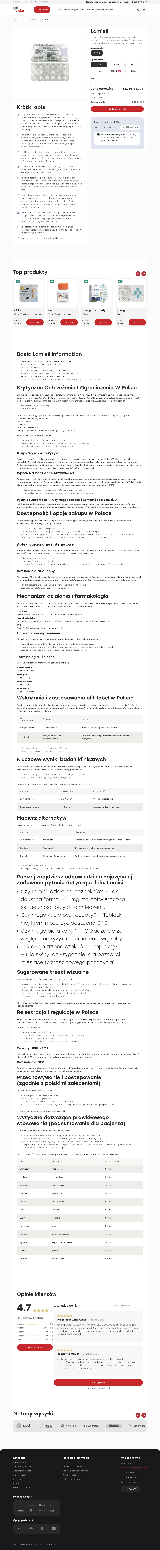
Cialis (17, 310)
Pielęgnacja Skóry (21, 1487)
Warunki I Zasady (20, 2)
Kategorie (43, 10)
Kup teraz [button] (35, 322)
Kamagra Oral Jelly (93, 310)
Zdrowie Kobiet (20, 1463)
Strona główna (20, 19)
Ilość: (93, 78)
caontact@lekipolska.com (134, 1468)
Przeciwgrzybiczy (34, 19)
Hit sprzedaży (19, 1475)
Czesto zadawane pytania (100, 10)
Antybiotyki (18, 1479)
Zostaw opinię (35, 1347)
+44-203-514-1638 (129, 1482)
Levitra (52, 310)
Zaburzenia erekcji (22, 1471)
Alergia (16, 1483)
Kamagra (121, 310)
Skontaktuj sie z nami (74, 10)
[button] (138, 1415)
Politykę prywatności (39, 2)
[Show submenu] (37, 9)
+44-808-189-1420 (129, 1478)
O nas (58, 10)
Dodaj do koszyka (117, 109)
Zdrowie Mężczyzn (22, 1467)
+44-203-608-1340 (138, 2)
